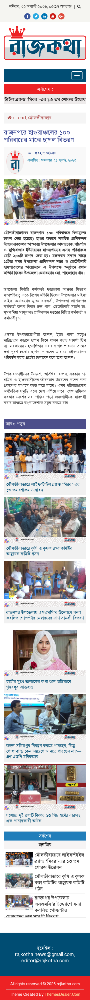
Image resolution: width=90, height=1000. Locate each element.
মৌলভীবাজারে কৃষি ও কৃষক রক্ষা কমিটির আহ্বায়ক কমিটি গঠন (39, 551)
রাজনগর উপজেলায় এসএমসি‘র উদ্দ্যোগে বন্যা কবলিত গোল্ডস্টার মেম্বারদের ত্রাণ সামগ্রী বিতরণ (45, 615)
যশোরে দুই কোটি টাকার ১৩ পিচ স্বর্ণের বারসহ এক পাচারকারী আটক (43, 818)
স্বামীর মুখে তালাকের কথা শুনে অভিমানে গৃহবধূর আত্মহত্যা (38, 684)
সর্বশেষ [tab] (45, 836)
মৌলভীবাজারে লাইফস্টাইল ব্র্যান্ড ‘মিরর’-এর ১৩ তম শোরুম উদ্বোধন (43, 487)
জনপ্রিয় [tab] (45, 845)
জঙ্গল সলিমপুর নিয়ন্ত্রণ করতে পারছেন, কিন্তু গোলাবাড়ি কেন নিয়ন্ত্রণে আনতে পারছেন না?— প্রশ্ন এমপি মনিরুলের (43, 751)
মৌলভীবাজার (40, 118)
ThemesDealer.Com (62, 994)
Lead (21, 118)
